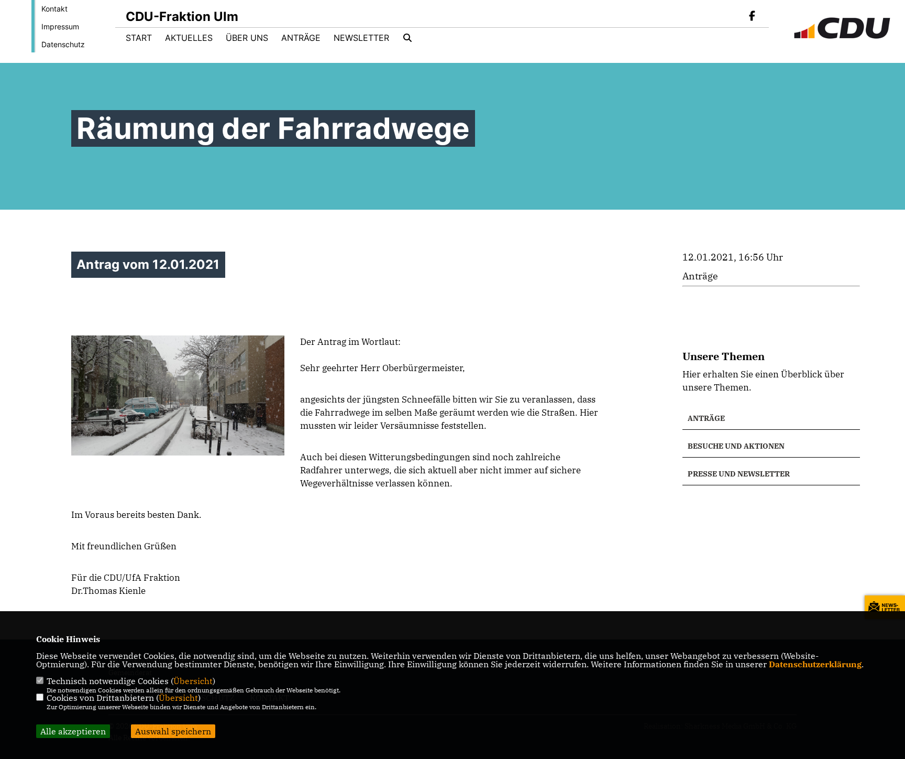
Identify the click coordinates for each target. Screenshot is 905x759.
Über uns (247, 38)
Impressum (60, 26)
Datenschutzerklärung (815, 664)
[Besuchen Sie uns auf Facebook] (752, 16)
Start (139, 38)
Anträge (301, 38)
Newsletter (361, 38)
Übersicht (193, 681)
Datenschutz (63, 44)
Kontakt (54, 8)
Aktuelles (189, 38)
